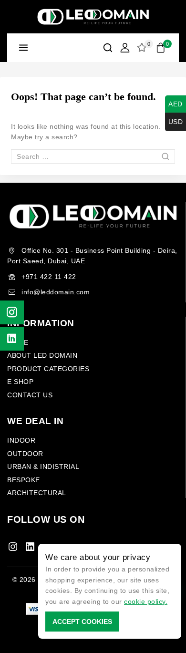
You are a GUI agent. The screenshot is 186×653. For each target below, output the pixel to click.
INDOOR (21, 440)
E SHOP (20, 381)
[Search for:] (93, 156)
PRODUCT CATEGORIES (48, 369)
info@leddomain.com (55, 292)
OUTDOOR (25, 453)
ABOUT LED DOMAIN (42, 355)
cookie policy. (145, 601)
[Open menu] (23, 47)
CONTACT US (29, 395)
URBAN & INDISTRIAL (43, 466)
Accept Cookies (82, 621)
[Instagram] (13, 546)
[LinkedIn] (30, 546)
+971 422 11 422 (48, 276)
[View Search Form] (108, 47)
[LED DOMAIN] (93, 17)
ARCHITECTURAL (36, 493)
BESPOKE (23, 480)
